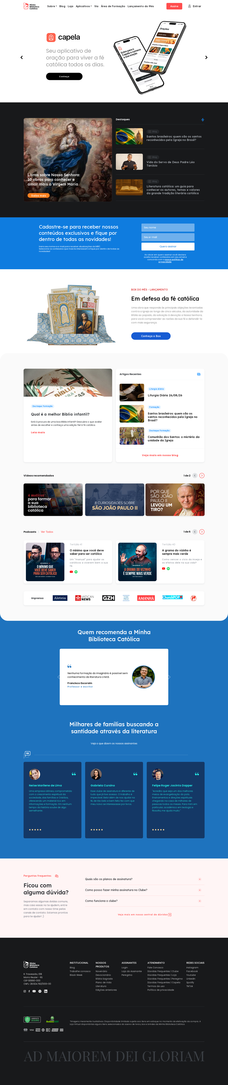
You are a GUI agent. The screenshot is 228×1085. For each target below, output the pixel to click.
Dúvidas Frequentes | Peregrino (165, 978)
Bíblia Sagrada (104, 978)
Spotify (76, 572)
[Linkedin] (45, 991)
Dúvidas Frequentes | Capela (164, 982)
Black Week (76, 975)
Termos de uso (156, 986)
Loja (70, 6)
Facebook (192, 971)
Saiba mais (38, 195)
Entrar (197, 6)
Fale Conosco (155, 967)
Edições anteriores (106, 989)
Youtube (191, 975)
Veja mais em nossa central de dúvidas (143, 914)
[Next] (105, 158)
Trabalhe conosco (80, 971)
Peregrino (127, 975)
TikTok (189, 986)
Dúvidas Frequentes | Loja (162, 975)
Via (96, 6)
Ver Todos (47, 531)
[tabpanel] (52, 800)
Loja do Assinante (132, 971)
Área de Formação (113, 6)
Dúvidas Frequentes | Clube (163, 971)
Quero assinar (168, 246)
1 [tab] (114, 840)
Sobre (51, 6)
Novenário (101, 971)
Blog (62, 6)
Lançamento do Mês (141, 6)
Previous (194, 475)
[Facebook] (29, 991)
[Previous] (97, 158)
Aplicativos (83, 6)
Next (201, 475)
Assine (174, 6)
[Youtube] (34, 991)
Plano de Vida (104, 982)
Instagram (192, 967)
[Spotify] (39, 991)
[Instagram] (25, 991)
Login (125, 967)
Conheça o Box (151, 336)
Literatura (101, 986)
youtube (72, 572)
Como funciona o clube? (101, 901)
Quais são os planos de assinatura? (108, 879)
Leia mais (38, 432)
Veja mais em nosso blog (160, 455)
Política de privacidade (161, 989)
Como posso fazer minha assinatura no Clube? (116, 890)
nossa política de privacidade (171, 260)
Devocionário (103, 975)
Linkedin (190, 978)
